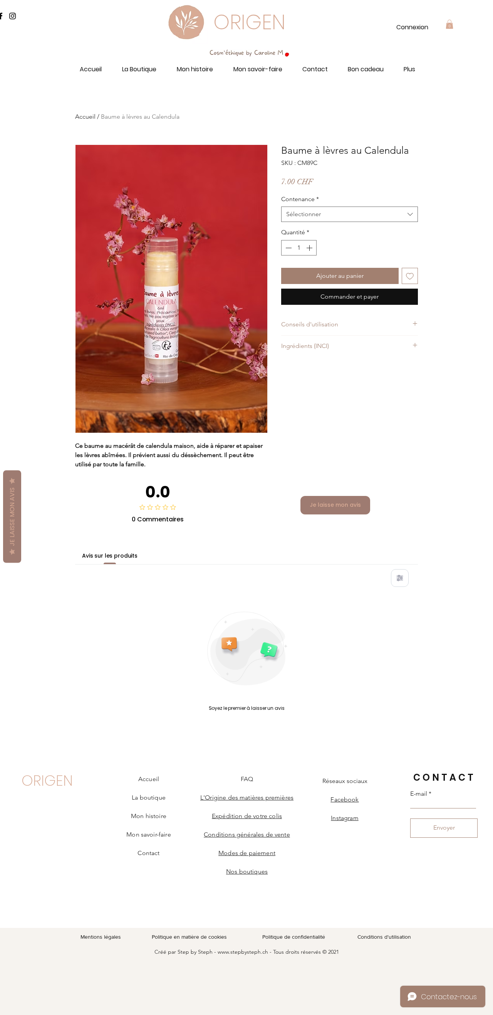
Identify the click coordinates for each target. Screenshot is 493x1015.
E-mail (418, 794)
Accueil (85, 116)
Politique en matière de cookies (190, 937)
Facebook (344, 799)
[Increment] (310, 247)
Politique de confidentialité (293, 937)
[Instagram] (12, 16)
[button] (449, 24)
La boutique (149, 797)
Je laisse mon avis (335, 505)
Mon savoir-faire (148, 834)
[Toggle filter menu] (400, 578)
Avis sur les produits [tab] (110, 556)
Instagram (344, 818)
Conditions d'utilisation (384, 937)
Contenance (300, 199)
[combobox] (349, 214)
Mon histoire (148, 816)
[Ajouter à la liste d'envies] (410, 276)
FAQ (247, 779)
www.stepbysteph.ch (243, 951)
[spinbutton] (299, 247)
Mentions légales (100, 937)
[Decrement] (287, 247)
